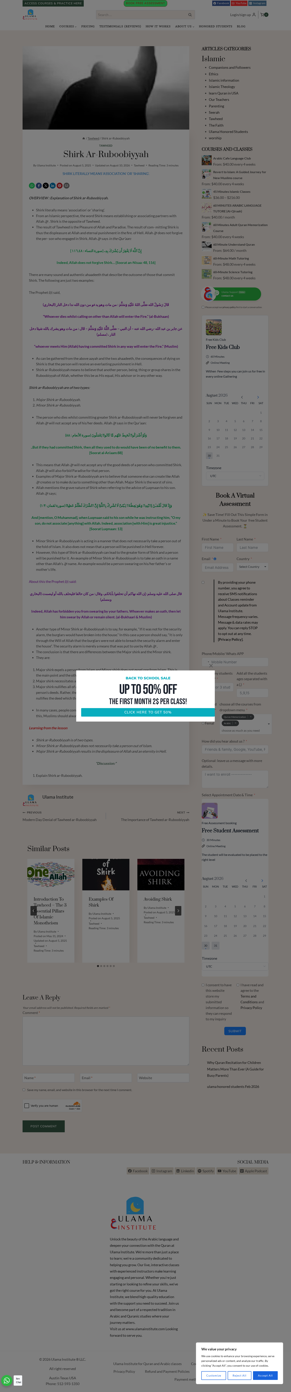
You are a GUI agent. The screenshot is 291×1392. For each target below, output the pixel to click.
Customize (213, 1375)
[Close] (211, 665)
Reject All (239, 1375)
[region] (239, 1363)
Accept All (265, 1375)
